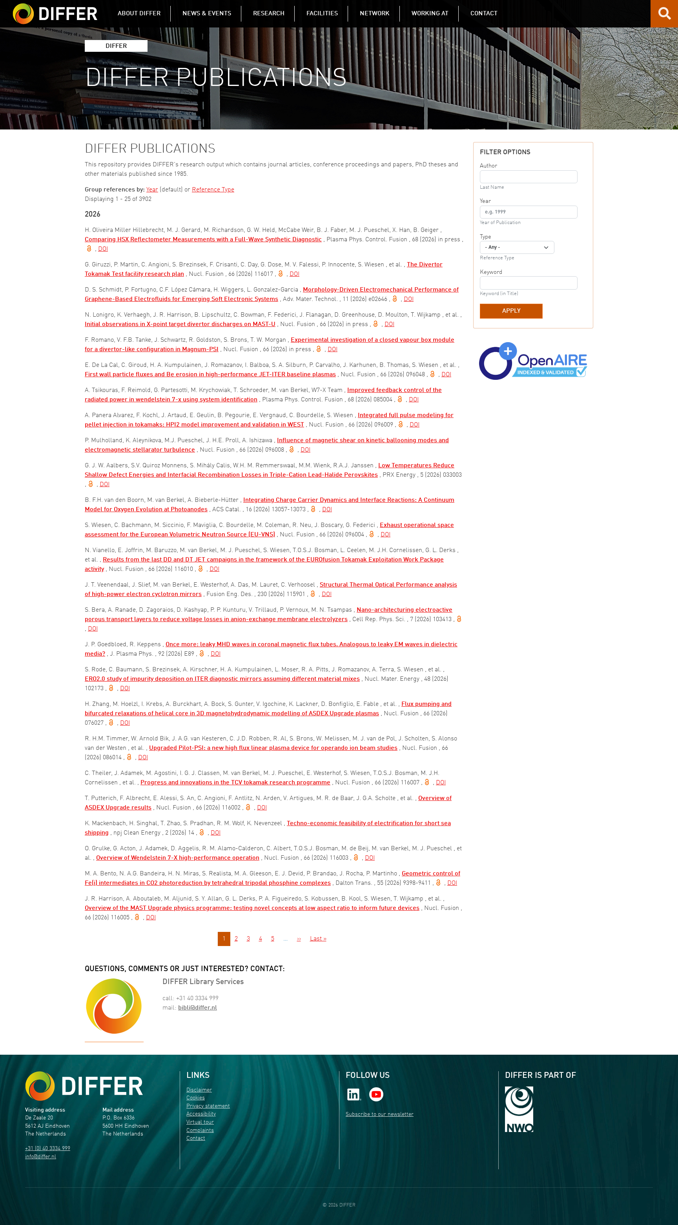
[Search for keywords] (664, 16)
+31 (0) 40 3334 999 (47, 1148)
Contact (195, 1138)
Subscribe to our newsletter (380, 1114)
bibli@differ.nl (197, 1008)
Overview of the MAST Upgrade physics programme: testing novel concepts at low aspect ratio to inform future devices (252, 908)
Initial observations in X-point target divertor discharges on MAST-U (180, 324)
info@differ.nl (40, 1156)
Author (488, 166)
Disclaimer (199, 1090)
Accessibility (201, 1114)
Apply (511, 311)
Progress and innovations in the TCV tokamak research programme (235, 783)
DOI (103, 249)
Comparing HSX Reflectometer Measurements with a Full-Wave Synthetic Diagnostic (203, 240)
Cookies (195, 1098)
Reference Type (213, 190)
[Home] (84, 1085)
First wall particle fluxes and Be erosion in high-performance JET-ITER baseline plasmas (210, 375)
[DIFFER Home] (55, 9)
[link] (354, 1094)
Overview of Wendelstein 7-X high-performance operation (177, 858)
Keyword (491, 272)
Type (485, 237)
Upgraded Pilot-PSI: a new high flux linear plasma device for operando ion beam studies (273, 748)
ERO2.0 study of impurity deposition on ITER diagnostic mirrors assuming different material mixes (222, 679)
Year (152, 190)
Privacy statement (208, 1106)
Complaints (200, 1130)
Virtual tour (200, 1122)
